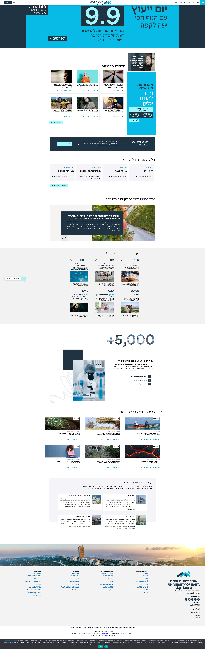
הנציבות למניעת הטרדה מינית (34, 575)
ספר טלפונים (38, 584)
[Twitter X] (192, 599)
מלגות (111, 583)
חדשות (146, 578)
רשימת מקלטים (37, 594)
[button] (62, 237)
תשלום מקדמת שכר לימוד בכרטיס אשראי (69, 588)
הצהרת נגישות (37, 578)
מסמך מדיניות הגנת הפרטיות (34, 592)
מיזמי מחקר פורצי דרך (140, 380)
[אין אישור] (203, 644)
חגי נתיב (71, 633)
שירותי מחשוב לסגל (36, 583)
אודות (146, 573)
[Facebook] (195, 599)
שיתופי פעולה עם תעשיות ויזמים (137, 384)
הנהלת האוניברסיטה (143, 575)
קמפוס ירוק (145, 580)
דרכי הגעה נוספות (195, 620)
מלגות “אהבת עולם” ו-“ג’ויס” (106, 584)
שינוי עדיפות (110, 589)
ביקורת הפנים (37, 573)
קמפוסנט (39, 580)
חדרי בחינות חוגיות (75, 584)
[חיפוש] (18, 2)
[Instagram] (198, 599)
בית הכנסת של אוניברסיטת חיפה (140, 591)
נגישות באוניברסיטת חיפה (142, 581)
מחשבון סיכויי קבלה (108, 586)
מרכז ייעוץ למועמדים (108, 575)
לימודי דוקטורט (109, 580)
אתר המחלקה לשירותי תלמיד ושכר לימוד (70, 586)
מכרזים (39, 577)
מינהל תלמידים (75, 589)
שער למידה (76, 580)
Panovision (82, 633)
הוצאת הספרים (37, 586)
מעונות (77, 583)
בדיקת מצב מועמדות (108, 588)
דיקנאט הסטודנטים (74, 581)
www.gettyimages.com (107, 633)
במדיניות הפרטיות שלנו (11, 641)
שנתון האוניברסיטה (75, 577)
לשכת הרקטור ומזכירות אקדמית (140, 583)
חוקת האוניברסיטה (143, 584)
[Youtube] (189, 599)
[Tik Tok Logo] (186, 599)
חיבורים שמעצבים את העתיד (138, 376)
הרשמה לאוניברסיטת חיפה (107, 573)
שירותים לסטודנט (75, 575)
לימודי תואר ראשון (109, 577)
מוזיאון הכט (145, 592)
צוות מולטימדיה (104, 635)
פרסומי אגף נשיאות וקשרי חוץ (34, 591)
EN (14, 2)
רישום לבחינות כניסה (108, 591)
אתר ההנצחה (145, 589)
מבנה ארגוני (145, 577)
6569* (187, 593)
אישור (106, 646)
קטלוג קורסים (76, 578)
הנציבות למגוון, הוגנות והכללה (34, 589)
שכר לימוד (110, 581)
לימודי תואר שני (109, 578)
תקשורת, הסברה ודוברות (35, 588)
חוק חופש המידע (37, 595)
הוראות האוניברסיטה (143, 586)
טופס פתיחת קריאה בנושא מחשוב (33, 581)
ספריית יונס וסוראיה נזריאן (142, 588)
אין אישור (100, 646)
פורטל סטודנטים (75, 573)
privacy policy (128, 644)
